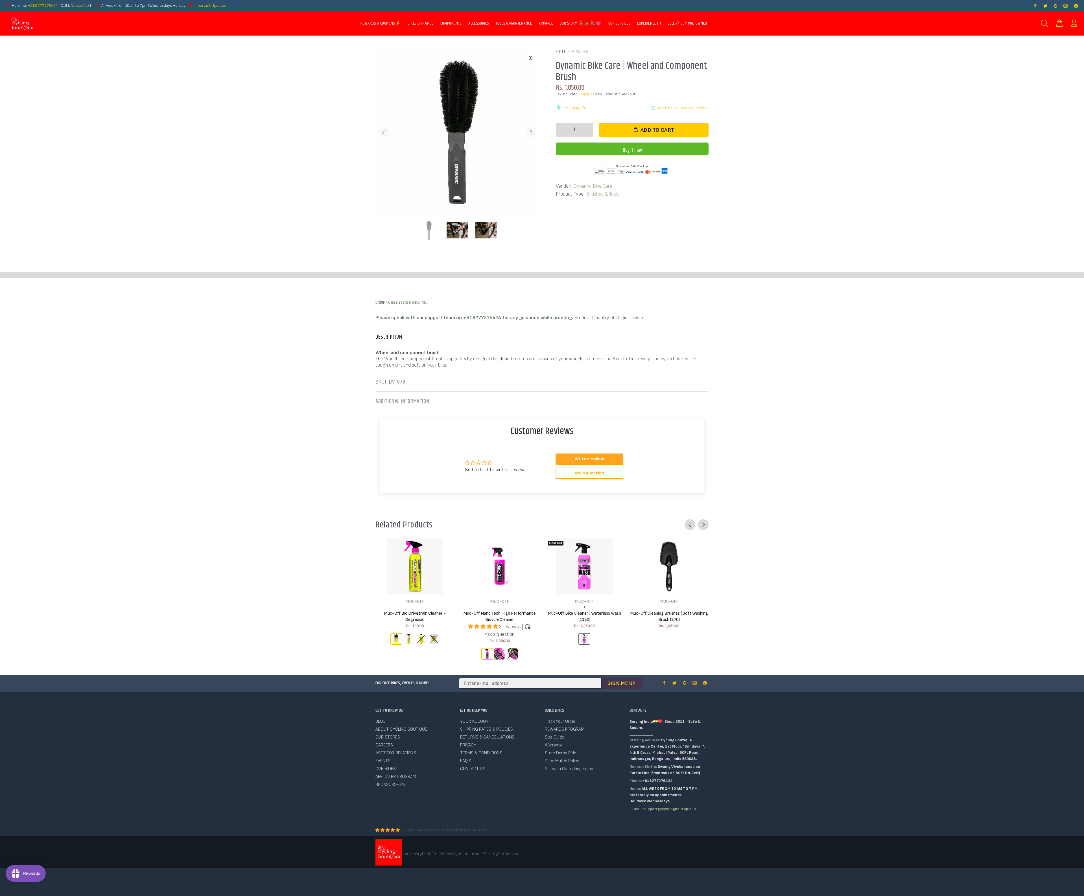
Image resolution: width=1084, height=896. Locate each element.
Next (531, 132)
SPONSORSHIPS (390, 784)
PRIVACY (468, 745)
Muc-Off (415, 601)
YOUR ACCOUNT (475, 721)
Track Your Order (560, 721)
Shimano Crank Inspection (569, 769)
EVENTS (382, 761)
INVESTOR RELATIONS (395, 753)
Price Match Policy (562, 761)
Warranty (553, 745)
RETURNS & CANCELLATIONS (487, 737)
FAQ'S (465, 761)
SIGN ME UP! (622, 683)
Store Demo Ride (560, 753)
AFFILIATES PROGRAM (395, 776)
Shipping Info (575, 108)
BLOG (380, 721)
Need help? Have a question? (683, 108)
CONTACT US (472, 769)
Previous (383, 132)
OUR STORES (387, 737)
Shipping (586, 94)
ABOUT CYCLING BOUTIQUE (401, 729)
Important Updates (210, 5)
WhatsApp (80, 5)
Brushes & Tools (603, 194)
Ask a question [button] (589, 473)
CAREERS (384, 745)
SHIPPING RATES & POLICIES (486, 729)
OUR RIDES (385, 769)
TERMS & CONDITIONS (481, 753)
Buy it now (632, 150)
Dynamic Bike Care (592, 186)
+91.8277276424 (43, 5)
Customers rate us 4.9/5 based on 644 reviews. (445, 830)
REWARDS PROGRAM (564, 729)
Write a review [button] (589, 459)
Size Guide (554, 737)
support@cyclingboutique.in (669, 809)
